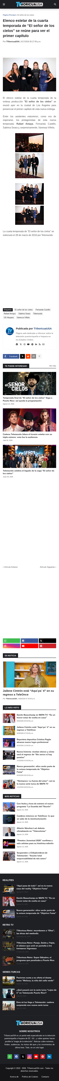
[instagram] (24, 344)
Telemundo (37, 314)
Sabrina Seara (24, 314)
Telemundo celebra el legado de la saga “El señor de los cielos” (28, 472)
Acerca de (14, 1077)
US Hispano (9, 317)
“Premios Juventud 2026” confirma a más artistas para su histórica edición (35, 842)
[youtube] (28, 344)
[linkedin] (36, 344)
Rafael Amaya (9, 314)
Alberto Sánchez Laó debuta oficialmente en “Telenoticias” (31, 829)
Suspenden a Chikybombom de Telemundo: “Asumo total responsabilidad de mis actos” (32, 856)
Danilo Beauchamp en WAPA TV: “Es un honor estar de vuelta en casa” (36, 716)
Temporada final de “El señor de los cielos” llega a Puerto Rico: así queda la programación (27, 399)
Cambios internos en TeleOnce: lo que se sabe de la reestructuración (35, 817)
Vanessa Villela (23, 317)
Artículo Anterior (11, 567)
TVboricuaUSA (43, 328)
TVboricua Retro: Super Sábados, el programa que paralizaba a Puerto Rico (35, 958)
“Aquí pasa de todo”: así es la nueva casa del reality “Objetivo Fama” (34, 887)
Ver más (52, 366)
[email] (43, 344)
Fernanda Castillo (43, 310)
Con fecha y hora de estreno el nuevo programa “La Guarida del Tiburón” (35, 805)
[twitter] (21, 344)
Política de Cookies (30, 1077)
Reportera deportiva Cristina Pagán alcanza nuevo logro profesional (34, 740)
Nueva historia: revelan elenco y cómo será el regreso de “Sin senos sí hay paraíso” (35, 754)
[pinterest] (32, 344)
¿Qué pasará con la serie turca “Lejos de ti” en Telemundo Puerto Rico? (36, 991)
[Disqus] (29, 521)
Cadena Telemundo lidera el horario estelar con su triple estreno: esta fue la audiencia (27, 435)
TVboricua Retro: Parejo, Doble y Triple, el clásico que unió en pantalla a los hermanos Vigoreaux (35, 946)
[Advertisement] (31, 50)
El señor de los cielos (25, 15)
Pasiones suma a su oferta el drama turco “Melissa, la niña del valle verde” (35, 979)
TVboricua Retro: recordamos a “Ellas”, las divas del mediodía (35, 932)
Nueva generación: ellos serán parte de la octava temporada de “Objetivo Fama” (36, 769)
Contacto (45, 1077)
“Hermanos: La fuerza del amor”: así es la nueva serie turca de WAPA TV (36, 782)
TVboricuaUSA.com (35, 1068)
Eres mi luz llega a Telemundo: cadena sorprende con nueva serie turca (35, 1003)
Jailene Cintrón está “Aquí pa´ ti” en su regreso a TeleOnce (28, 692)
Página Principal (9, 15)
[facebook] (17, 344)
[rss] (40, 344)
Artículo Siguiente (47, 567)
